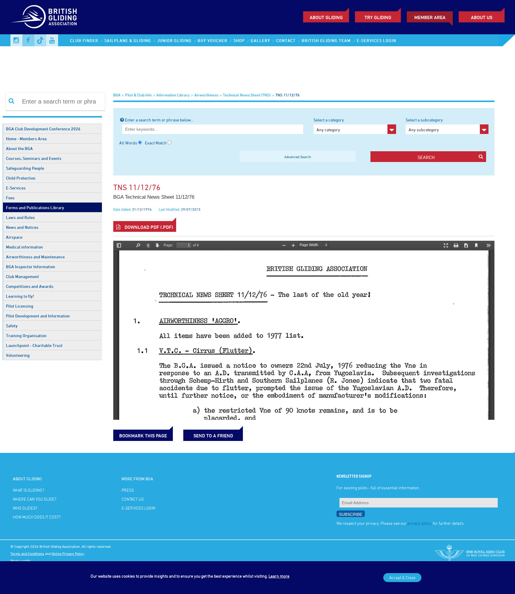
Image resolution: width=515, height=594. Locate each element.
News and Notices (22, 227)
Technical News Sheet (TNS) (247, 94)
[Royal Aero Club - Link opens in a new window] (470, 553)
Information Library (173, 94)
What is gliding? (28, 490)
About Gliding (326, 17)
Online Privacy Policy (68, 553)
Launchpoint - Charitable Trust (34, 345)
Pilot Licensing (19, 305)
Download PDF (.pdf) (148, 227)
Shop (239, 40)
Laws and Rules (20, 217)
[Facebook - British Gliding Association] (28, 40)
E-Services (16, 187)
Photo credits (20, 560)
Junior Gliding (174, 40)
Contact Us (133, 499)
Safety (12, 325)
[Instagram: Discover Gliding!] (16, 40)
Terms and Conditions (27, 553)
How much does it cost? (37, 516)
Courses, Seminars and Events (33, 158)
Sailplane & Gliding (127, 40)
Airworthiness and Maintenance (35, 256)
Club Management (22, 276)
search (426, 157)
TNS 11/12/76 (287, 94)
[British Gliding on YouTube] (52, 40)
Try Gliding (377, 17)
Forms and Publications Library (35, 207)
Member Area (430, 17)
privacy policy (419, 523)
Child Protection (20, 177)
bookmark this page (143, 435)
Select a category (329, 124)
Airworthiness (206, 94)
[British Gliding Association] (43, 16)
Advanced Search (297, 157)
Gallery (260, 40)
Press (128, 490)
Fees (10, 197)
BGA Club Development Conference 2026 (43, 128)
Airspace (14, 237)
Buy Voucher (212, 40)
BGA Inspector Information (30, 266)
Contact (286, 40)
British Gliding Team (326, 40)
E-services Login (376, 40)
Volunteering (18, 355)
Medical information (24, 246)
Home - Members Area (26, 138)
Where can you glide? (34, 499)
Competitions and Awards (29, 286)
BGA (116, 94)
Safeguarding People (25, 168)
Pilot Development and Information (38, 315)
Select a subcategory (424, 124)
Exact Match (156, 142)
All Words (128, 142)
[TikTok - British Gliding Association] (40, 40)
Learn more (279, 575)
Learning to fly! (20, 296)
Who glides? (25, 507)
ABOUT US (481, 17)
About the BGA (19, 148)
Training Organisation (26, 335)
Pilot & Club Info (138, 94)
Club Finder (84, 40)
